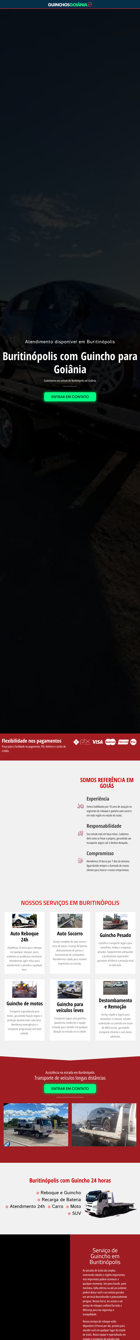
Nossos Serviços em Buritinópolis (70, 902)
